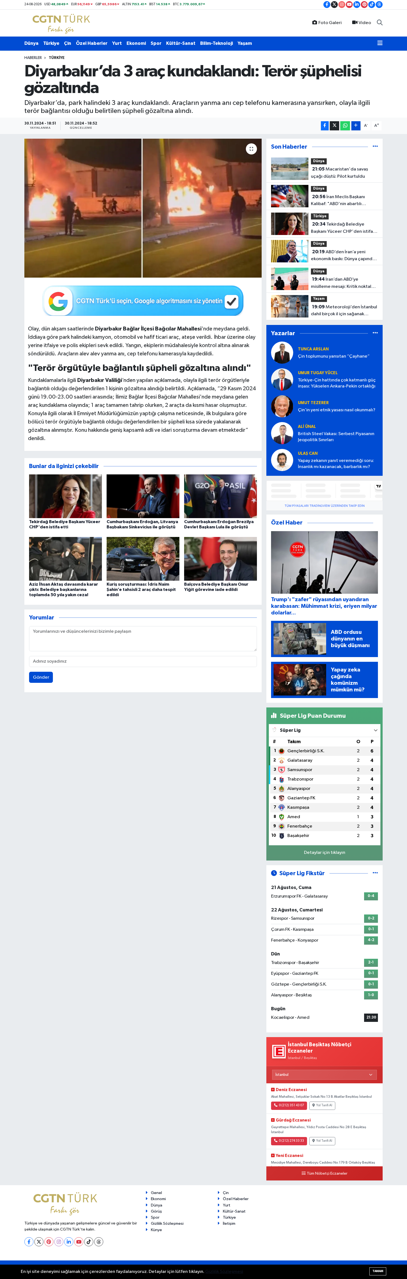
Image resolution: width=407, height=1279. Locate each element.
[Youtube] (78, 1241)
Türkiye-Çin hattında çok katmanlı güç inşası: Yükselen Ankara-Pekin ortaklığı (337, 383)
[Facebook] (29, 1241)
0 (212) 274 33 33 (291, 1141)
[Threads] (98, 1241)
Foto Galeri (330, 22)
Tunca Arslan (313, 349)
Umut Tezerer (313, 403)
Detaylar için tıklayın (324, 852)
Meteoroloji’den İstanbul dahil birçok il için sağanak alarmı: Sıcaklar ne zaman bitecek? (344, 311)
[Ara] (380, 23)
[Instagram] (58, 1241)
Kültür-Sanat (180, 43)
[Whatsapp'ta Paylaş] (345, 125)
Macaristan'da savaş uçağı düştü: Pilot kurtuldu (339, 173)
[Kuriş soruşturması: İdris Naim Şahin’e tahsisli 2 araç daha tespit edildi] (143, 558)
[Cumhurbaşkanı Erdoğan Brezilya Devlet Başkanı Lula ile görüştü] (220, 496)
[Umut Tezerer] (282, 406)
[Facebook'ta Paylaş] (325, 125)
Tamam (377, 1271)
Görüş (156, 1211)
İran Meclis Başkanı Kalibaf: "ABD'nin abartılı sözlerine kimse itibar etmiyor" (342, 201)
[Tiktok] (88, 1241)
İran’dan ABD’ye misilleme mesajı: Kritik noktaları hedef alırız (344, 283)
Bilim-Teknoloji (216, 43)
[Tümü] (375, 146)
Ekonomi (136, 43)
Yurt (117, 43)
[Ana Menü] (380, 43)
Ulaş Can (308, 453)
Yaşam (245, 43)
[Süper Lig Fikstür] (375, 873)
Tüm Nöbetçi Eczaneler (327, 1173)
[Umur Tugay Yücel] (282, 379)
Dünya (31, 43)
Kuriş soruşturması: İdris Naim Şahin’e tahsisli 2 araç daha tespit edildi (141, 589)
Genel (156, 1193)
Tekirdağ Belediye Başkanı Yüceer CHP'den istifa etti (342, 228)
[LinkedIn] (68, 1241)
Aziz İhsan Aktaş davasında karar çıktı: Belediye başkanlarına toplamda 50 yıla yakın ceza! (63, 589)
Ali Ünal (307, 427)
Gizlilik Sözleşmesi (167, 1223)
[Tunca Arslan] (282, 352)
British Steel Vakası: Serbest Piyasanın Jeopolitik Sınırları (336, 436)
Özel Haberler (91, 43)
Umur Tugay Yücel (318, 373)
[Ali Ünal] (282, 433)
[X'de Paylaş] (334, 125)
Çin (67, 43)
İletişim (229, 1223)
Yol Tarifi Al (324, 1105)
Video (365, 22)
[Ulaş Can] (282, 460)
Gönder (41, 677)
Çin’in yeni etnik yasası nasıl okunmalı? (336, 410)
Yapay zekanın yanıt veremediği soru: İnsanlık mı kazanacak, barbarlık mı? (336, 463)
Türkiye (51, 43)
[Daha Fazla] (355, 125)
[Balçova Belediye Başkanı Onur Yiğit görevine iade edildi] (220, 558)
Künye (156, 1230)
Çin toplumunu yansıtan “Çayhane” (334, 356)
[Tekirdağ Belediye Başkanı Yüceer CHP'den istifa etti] (65, 496)
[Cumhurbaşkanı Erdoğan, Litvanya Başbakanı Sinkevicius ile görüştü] (143, 496)
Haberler (33, 58)
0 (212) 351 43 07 (291, 1105)
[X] (38, 1241)
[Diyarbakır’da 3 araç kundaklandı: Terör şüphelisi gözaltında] (143, 208)
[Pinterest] (48, 1241)
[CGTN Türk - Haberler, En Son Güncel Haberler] (62, 22)
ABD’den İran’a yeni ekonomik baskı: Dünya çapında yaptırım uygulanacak (343, 256)
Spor (156, 43)
